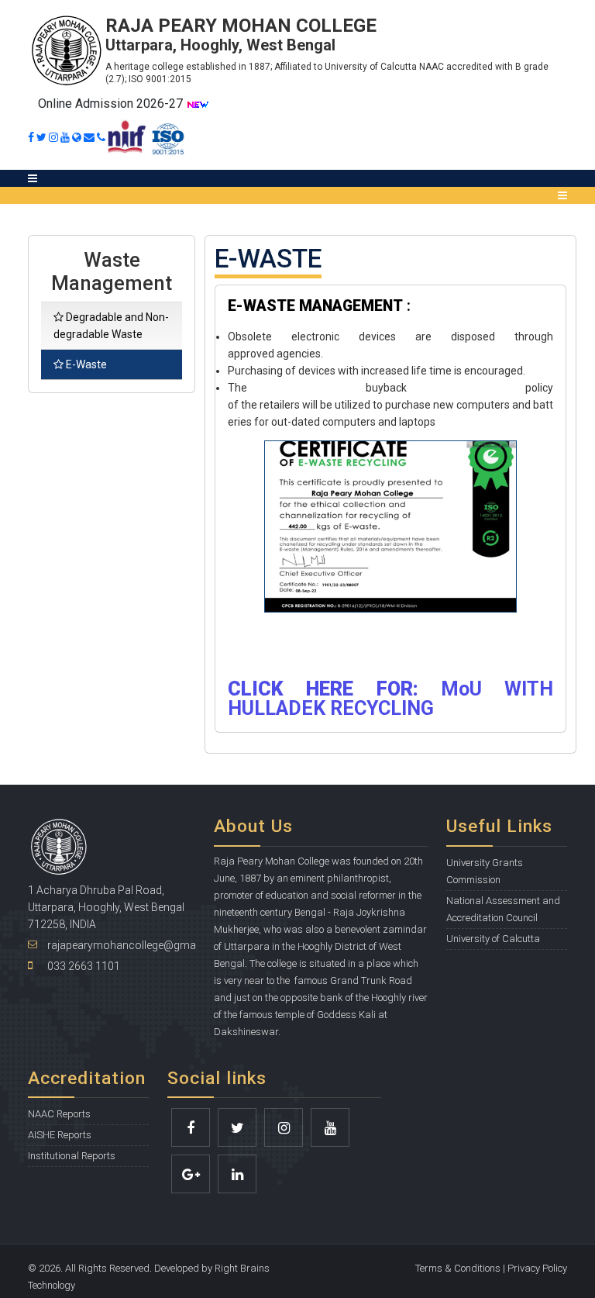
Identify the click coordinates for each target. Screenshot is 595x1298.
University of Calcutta (493, 938)
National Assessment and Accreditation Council (503, 909)
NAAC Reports (59, 1114)
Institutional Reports (71, 1156)
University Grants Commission (484, 871)
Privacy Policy (537, 1268)
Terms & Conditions (457, 1268)
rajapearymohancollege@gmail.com (136, 945)
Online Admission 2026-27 (112, 103)
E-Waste (86, 364)
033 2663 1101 (83, 966)
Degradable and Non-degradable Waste (111, 325)
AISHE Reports (59, 1135)
